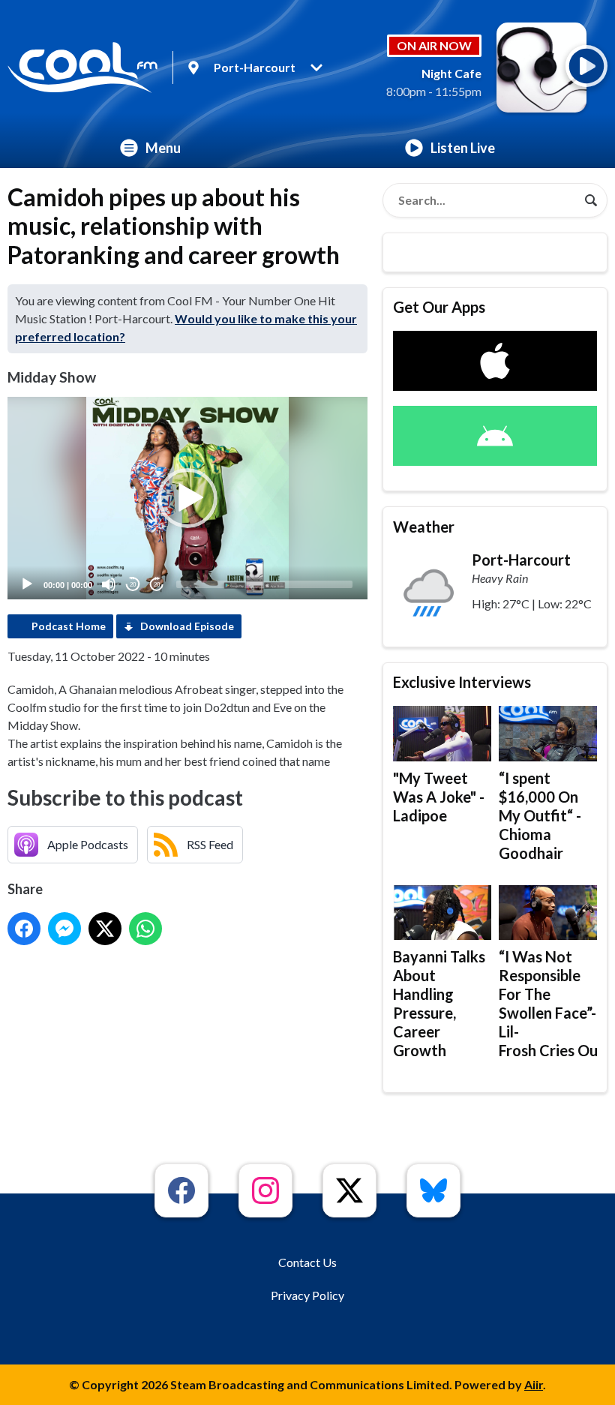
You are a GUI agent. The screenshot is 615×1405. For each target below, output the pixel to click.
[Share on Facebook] (24, 928)
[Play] (27, 584)
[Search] (591, 200)
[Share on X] (105, 928)
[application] (188, 498)
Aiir (533, 1384)
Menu (163, 148)
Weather (423, 527)
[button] (188, 498)
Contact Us (307, 1262)
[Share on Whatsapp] (145, 928)
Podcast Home (69, 626)
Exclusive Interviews (462, 682)
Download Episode (187, 626)
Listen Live (462, 148)
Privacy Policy (307, 1295)
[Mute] (108, 584)
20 (133, 584)
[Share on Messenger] (64, 928)
